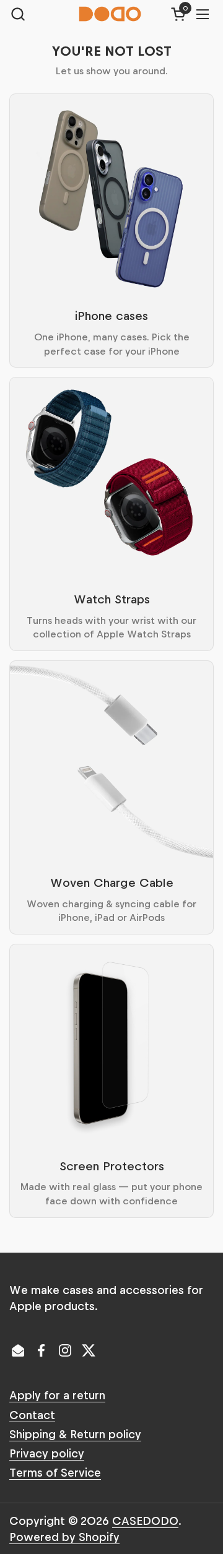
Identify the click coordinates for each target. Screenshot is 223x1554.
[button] (17, 14)
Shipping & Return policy (75, 1434)
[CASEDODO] (110, 14)
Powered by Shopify (64, 1536)
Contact (32, 1414)
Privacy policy (46, 1453)
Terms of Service (55, 1472)
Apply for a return (57, 1395)
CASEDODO (145, 1520)
